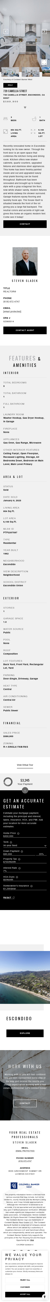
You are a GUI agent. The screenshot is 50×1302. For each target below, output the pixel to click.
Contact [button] (25, 224)
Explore (25, 1033)
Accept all (25, 1294)
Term (6, 842)
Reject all (25, 1280)
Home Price (9, 833)
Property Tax (10, 859)
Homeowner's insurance (16, 886)
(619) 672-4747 (11, 302)
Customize (25, 1287)
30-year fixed (10, 846)
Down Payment (11, 851)
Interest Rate (10, 868)
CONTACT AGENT (25, 330)
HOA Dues (9, 877)
